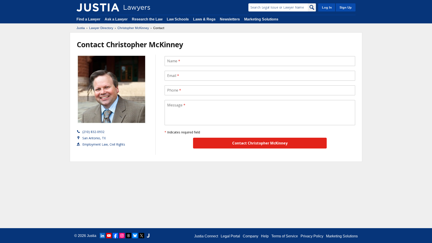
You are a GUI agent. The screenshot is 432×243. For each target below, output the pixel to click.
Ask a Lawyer (116, 19)
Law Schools (178, 19)
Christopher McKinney (133, 28)
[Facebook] (115, 235)
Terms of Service (284, 236)
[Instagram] (122, 235)
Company (250, 236)
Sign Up (346, 7)
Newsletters (230, 19)
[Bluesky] (135, 235)
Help (265, 236)
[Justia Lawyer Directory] (97, 7)
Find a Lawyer (88, 19)
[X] (141, 235)
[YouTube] (109, 235)
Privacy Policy (312, 236)
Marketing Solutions (261, 19)
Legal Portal (230, 236)
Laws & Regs (204, 19)
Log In (327, 7)
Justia (80, 28)
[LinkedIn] (102, 235)
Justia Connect (206, 236)
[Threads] (128, 235)
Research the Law (147, 19)
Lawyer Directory (101, 28)
